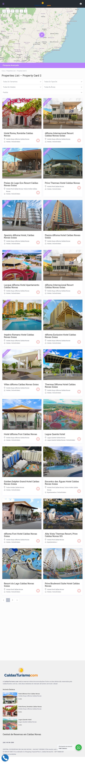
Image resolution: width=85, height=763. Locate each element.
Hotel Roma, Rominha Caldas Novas (18, 134)
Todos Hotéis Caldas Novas (15, 487)
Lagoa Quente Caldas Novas (56, 437)
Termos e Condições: (9, 754)
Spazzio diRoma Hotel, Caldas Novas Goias (19, 236)
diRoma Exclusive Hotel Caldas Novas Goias (60, 336)
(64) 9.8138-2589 (8, 742)
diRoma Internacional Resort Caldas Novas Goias (59, 134)
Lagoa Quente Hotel (55, 434)
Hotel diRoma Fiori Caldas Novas (20, 434)
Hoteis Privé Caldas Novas (14, 189)
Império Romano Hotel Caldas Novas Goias (19, 336)
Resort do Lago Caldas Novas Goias (19, 584)
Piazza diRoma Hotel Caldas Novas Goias (62, 236)
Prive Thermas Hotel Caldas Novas (62, 183)
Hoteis (8, 141)
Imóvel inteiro (16, 141)
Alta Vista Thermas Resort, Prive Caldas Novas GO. (61, 535)
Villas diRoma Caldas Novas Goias (21, 384)
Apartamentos (51, 492)
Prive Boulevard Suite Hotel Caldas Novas (62, 584)
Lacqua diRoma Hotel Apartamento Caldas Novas (21, 286)
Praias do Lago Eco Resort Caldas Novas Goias (21, 184)
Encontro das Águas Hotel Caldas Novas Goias (62, 482)
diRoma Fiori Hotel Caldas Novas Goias (20, 535)
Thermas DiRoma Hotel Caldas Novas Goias (60, 385)
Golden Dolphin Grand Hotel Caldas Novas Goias (21, 482)
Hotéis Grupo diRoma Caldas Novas (17, 139)
